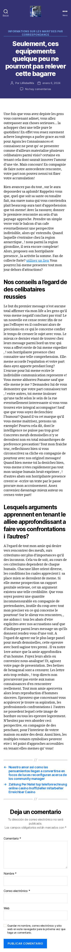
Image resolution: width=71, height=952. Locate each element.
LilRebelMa (27, 83)
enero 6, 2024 (51, 83)
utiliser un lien (37, 261)
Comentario (12, 838)
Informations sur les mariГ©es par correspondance (35, 33)
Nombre (10, 873)
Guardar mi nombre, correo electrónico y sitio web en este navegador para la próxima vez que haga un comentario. (36, 929)
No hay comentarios (38, 89)
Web (6, 908)
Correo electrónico (17, 891)
